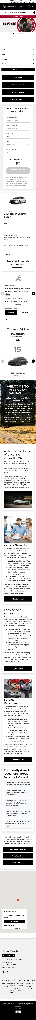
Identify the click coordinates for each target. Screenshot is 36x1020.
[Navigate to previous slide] (1, 25)
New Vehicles (6, 984)
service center (12, 711)
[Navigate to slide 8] (24, 33)
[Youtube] (7, 971)
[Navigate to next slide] (34, 25)
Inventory (6, 980)
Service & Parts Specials (13, 990)
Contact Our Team (18, 863)
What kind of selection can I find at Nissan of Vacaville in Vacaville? (18, 783)
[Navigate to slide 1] (8, 33)
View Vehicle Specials (18, 849)
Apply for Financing (18, 669)
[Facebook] (3, 971)
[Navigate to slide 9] (27, 33)
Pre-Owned (5, 986)
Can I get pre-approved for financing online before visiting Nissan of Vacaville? (16, 803)
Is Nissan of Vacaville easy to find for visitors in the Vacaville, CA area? (18, 824)
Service (13, 980)
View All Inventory (17, 336)
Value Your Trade (18, 856)
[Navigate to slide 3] (13, 33)
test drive (26, 657)
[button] (18, 900)
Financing (21, 980)
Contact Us (9, 955)
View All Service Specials (17, 264)
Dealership (31, 980)
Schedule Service (17, 267)
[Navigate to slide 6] (20, 33)
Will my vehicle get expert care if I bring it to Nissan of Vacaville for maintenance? (18, 813)
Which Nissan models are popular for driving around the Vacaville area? (16, 792)
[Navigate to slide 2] (11, 33)
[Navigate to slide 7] (22, 33)
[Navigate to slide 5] (18, 33)
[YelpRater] (11, 971)
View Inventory (18, 599)
